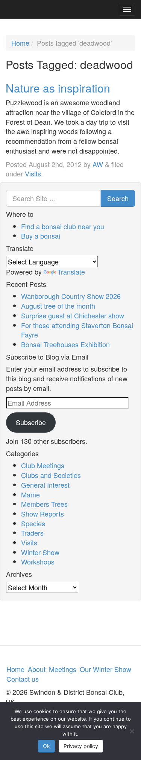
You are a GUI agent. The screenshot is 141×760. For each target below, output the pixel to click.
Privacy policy (81, 746)
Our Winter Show (105, 669)
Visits (33, 173)
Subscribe (31, 422)
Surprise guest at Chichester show (72, 315)
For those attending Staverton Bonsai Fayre (77, 330)
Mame (30, 494)
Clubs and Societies (51, 475)
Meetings (62, 669)
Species (33, 523)
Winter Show (40, 552)
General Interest (45, 485)
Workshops (38, 561)
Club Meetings (42, 465)
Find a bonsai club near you (62, 226)
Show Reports (42, 513)
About (36, 669)
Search (118, 198)
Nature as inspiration (58, 88)
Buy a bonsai (40, 235)
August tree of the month (58, 306)
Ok (46, 746)
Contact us (22, 679)
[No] (131, 731)
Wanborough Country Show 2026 (71, 296)
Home (20, 43)
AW (97, 164)
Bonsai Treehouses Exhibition (65, 344)
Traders (32, 533)
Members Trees (44, 504)
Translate (71, 271)
